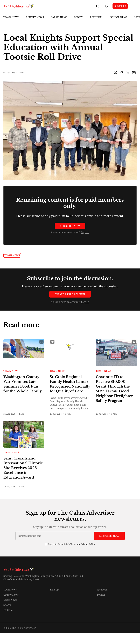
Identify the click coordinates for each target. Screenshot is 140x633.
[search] (97, 6)
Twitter (101, 594)
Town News (11, 17)
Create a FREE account (70, 294)
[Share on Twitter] (115, 72)
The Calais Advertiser (24, 627)
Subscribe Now (70, 225)
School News (119, 17)
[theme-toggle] (106, 6)
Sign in (85, 232)
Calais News (59, 17)
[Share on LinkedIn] (127, 72)
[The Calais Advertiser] (18, 6)
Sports (78, 17)
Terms (73, 544)
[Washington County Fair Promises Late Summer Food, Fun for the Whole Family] (23, 352)
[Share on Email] (134, 72)
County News (35, 17)
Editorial (96, 17)
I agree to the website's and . (71, 544)
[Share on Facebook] (121, 72)
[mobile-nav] (134, 6)
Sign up (54, 589)
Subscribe (120, 6)
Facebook (102, 589)
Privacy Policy (88, 544)
